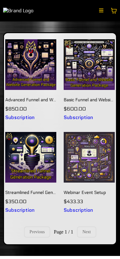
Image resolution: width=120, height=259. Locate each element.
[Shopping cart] (114, 11)
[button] (101, 10)
